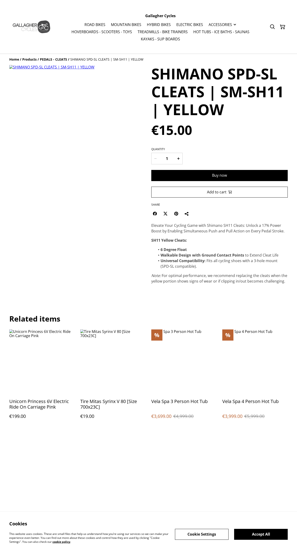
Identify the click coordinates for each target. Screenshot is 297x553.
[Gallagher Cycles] (31, 27)
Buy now (219, 175)
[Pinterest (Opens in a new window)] (176, 213)
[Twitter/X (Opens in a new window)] (165, 213)
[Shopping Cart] (283, 27)
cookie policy (61, 541)
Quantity (158, 149)
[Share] (186, 213)
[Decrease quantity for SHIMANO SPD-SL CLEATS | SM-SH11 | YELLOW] (155, 158)
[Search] (272, 27)
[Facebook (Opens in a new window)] (154, 213)
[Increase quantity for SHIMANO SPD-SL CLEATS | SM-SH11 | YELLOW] (179, 158)
